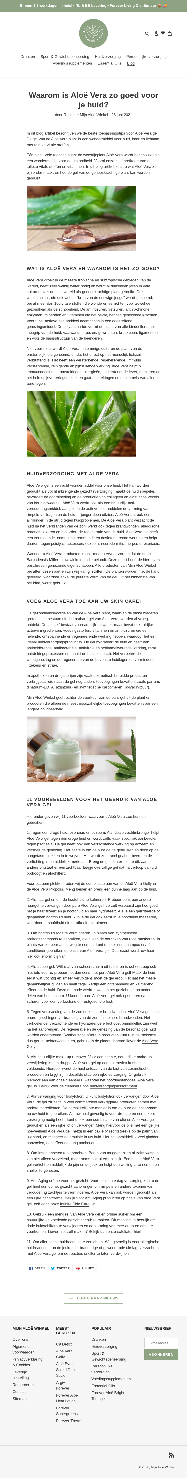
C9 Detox (64, 1344)
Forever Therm (68, 1421)
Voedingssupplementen (111, 1379)
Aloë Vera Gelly (139, 883)
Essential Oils (103, 1386)
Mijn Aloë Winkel (162, 1467)
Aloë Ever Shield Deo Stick (65, 1370)
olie (130, 1125)
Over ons (20, 1339)
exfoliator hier (128, 1231)
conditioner (36, 950)
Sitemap (19, 1399)
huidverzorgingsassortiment (113, 1086)
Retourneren (23, 1385)
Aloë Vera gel (59, 1131)
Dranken (98, 1339)
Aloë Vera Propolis (47, 889)
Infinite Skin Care (74, 1204)
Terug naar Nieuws (97, 1298)
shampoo (132, 945)
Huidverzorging (104, 1346)
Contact (19, 1392)
